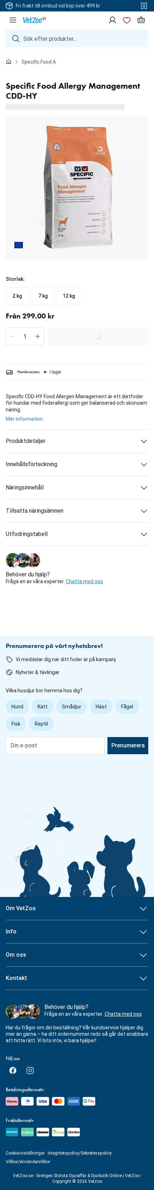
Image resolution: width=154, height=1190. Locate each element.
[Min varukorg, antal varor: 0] (141, 20)
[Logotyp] (34, 20)
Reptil (41, 724)
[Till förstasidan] (8, 62)
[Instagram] (30, 1070)
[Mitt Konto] (112, 20)
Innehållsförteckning (31, 464)
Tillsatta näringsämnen (34, 510)
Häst (101, 706)
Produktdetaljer (25, 441)
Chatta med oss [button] (84, 581)
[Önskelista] (127, 20)
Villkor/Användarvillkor (28, 1161)
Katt (43, 706)
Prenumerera (128, 745)
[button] (12, 336)
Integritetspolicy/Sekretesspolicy (80, 1153)
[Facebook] (13, 1070)
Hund (17, 706)
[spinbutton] (25, 336)
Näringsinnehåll (25, 487)
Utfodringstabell (27, 534)
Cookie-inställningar (25, 1153)
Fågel (127, 706)
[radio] (17, 295)
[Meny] (13, 20)
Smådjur (71, 706)
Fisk (15, 724)
